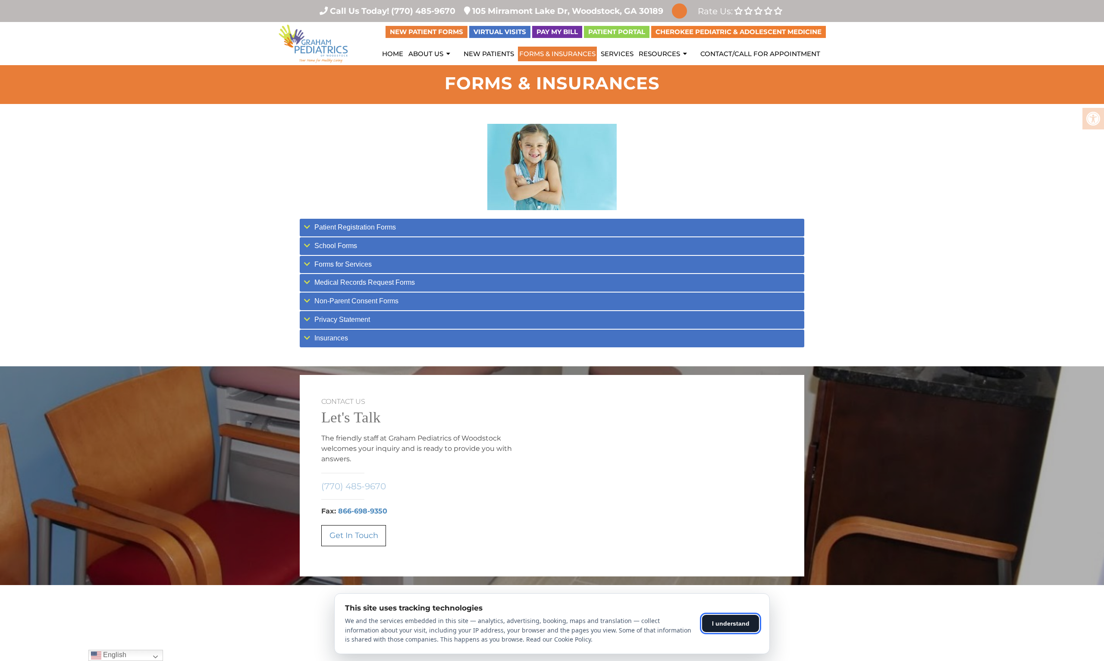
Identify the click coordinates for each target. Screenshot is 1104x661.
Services (617, 54)
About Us (425, 54)
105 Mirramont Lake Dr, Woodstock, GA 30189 (566, 11)
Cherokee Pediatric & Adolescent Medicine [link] (739, 32)
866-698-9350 (362, 511)
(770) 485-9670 (353, 486)
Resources (659, 54)
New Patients (489, 54)
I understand (731, 623)
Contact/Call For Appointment (760, 54)
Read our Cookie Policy (558, 639)
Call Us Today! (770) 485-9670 (391, 11)
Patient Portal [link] (616, 32)
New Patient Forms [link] (426, 32)
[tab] (552, 227)
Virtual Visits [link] (500, 32)
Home (392, 54)
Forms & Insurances (557, 54)
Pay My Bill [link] (557, 32)
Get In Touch (353, 535)
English (113, 654)
